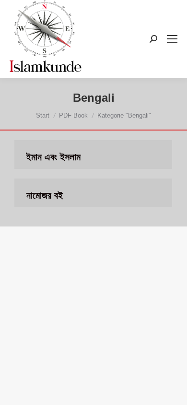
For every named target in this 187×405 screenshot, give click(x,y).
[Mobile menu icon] (172, 39)
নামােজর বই (44, 195)
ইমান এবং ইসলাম (53, 157)
